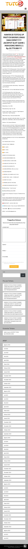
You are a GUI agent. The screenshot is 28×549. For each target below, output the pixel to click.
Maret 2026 (6, 364)
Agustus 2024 (7, 437)
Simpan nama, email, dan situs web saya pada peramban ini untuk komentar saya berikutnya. (14, 263)
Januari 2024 (7, 464)
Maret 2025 (6, 410)
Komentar (5, 227)
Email (4, 250)
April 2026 (6, 360)
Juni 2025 (6, 399)
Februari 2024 (7, 460)
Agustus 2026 (7, 344)
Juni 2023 (6, 491)
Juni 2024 (6, 445)
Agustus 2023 (7, 484)
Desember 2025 (7, 375)
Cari (4, 272)
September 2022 (7, 526)
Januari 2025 (7, 418)
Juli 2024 (6, 441)
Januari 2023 (7, 511)
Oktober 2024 (7, 429)
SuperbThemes (11, 547)
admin (5, 332)
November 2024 (7, 426)
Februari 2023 (7, 507)
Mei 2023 (6, 495)
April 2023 (6, 499)
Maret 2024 (6, 457)
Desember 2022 (7, 515)
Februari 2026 (7, 368)
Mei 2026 (6, 356)
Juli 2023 (6, 488)
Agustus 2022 (7, 530)
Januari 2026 (7, 372)
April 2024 (6, 453)
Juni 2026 (6, 352)
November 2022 (7, 518)
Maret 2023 (6, 503)
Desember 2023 (7, 468)
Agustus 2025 (7, 391)
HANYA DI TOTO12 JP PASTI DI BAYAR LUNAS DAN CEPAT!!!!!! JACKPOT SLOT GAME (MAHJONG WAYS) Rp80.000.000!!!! (13, 312)
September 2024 (7, 433)
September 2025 (7, 387)
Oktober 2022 (7, 522)
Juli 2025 (6, 395)
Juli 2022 (6, 534)
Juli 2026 (6, 348)
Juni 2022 (6, 538)
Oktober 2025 (7, 383)
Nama (4, 244)
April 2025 (6, 406)
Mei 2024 (6, 449)
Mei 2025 (6, 402)
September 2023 (7, 480)
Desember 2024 (7, 422)
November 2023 (7, 472)
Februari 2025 (7, 414)
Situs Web (5, 256)
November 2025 (7, 379)
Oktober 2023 (7, 476)
